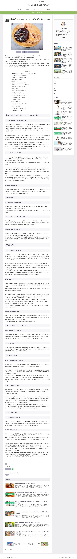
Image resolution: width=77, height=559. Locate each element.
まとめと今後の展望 (16, 106)
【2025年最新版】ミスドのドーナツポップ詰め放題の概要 (24, 73)
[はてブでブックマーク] (30, 52)
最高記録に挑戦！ (15, 88)
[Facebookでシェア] (24, 52)
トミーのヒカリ (63, 28)
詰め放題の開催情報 (16, 101)
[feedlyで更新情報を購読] (6, 475)
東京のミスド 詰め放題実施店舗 (19, 82)
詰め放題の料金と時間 (17, 79)
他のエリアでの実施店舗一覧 (19, 86)
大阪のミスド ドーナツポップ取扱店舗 (21, 84)
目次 (26, 71)
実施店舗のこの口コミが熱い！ (19, 97)
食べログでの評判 (16, 99)
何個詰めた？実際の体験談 (18, 93)
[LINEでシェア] (36, 52)
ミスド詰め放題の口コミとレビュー (19, 95)
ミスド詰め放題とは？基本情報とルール (21, 75)
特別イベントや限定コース (18, 104)
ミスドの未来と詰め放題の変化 (19, 108)
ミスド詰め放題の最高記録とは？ (20, 90)
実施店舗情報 (14, 81)
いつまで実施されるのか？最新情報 (20, 103)
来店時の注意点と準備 (17, 110)
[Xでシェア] (18, 52)
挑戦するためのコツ (17, 92)
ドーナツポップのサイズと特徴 (19, 77)
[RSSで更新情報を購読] (8, 475)
